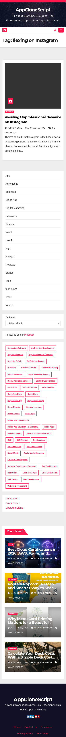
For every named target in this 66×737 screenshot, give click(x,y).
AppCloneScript (33, 10)
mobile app (30, 414)
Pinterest (29, 334)
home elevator (14, 407)
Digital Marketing (15, 208)
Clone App (11, 200)
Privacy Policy (25, 733)
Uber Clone (12, 498)
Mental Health (13, 414)
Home (17, 727)
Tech (8, 281)
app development (15, 355)
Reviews (9, 112)
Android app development (42, 348)
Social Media (13, 453)
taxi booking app (49, 466)
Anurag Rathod (36, 128)
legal (8, 248)
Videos (9, 305)
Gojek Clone (32, 394)
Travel (9, 297)
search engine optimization (39, 433)
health (9, 232)
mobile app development (18, 420)
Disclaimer (46, 727)
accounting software (17, 348)
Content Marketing (50, 368)
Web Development (31, 479)
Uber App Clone (14, 507)
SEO (9, 440)
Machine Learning (33, 407)
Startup (10, 272)
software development (17, 460)
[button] (55, 30)
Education (11, 216)
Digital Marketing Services (19, 381)
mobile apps (49, 427)
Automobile (12, 183)
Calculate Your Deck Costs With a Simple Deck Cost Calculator (31, 657)
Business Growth (28, 368)
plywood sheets (14, 433)
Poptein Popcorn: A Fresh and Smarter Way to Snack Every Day (32, 588)
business (12, 368)
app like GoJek (14, 361)
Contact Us (30, 727)
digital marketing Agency (39, 374)
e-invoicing (12, 387)
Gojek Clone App (15, 401)
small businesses (34, 447)
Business (11, 192)
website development (17, 486)
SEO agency (22, 440)
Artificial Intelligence (36, 361)
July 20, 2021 (15, 128)
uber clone (12, 473)
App (8, 175)
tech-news (11, 289)
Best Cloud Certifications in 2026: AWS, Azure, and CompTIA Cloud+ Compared (33, 553)
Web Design (13, 479)
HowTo (9, 240)
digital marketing (15, 374)
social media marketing (34, 453)
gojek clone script (35, 401)
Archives (10, 317)
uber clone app (30, 473)
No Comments (15, 563)
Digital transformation (45, 381)
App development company (41, 355)
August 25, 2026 (20, 558)
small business (14, 447)
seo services (39, 440)
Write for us (43, 733)
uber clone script (49, 473)
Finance (10, 224)
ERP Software (48, 387)
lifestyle (10, 256)
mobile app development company (23, 427)
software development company (22, 466)
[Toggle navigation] (61, 30)
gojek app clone (15, 394)
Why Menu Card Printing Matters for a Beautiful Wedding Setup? (30, 623)
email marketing (30, 387)
